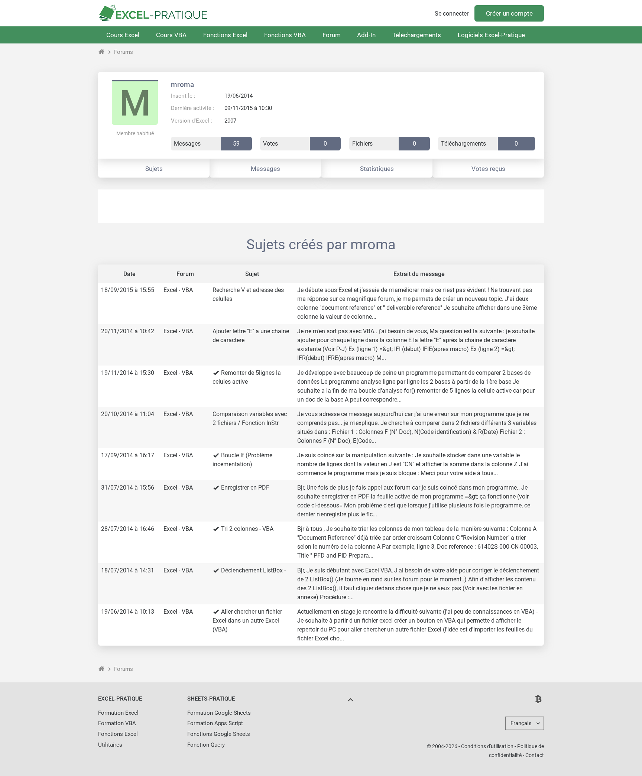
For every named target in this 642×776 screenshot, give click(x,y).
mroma (182, 84)
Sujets (154, 168)
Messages (265, 168)
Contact (534, 755)
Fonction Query (206, 744)
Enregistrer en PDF (245, 487)
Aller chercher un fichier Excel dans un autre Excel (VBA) (247, 620)
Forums (123, 52)
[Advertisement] (321, 206)
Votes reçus (488, 168)
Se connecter (451, 13)
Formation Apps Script (215, 723)
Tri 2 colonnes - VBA (247, 528)
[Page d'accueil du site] (101, 52)
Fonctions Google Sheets (218, 734)
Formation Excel (118, 713)
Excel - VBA (178, 289)
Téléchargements (416, 35)
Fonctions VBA (285, 35)
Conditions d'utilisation (487, 746)
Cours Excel (122, 35)
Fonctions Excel (225, 35)
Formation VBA (117, 723)
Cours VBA (171, 35)
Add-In (366, 35)
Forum (331, 35)
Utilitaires (110, 744)
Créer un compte (509, 13)
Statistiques (377, 168)
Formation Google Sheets (219, 713)
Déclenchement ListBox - (253, 570)
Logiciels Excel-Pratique (491, 35)
